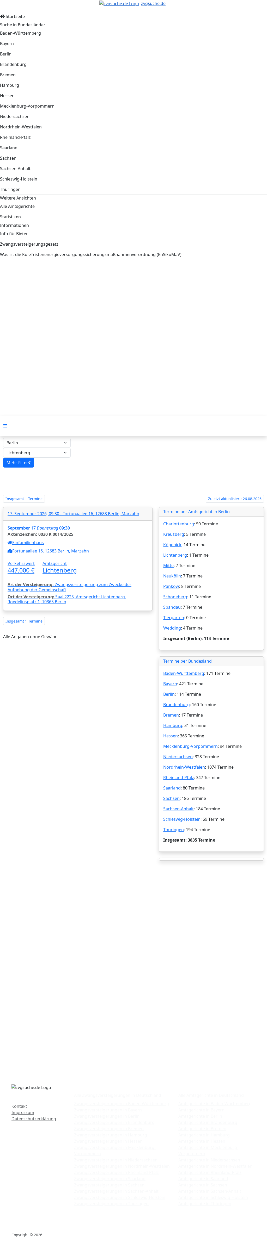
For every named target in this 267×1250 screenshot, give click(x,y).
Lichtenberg (175, 555)
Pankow (171, 586)
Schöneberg (175, 597)
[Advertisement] (133, 306)
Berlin (169, 694)
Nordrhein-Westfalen (184, 767)
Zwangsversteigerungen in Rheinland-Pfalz (116, 1172)
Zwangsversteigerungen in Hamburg (110, 1135)
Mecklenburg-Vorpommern (190, 746)
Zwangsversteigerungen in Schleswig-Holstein (119, 1197)
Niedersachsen (178, 757)
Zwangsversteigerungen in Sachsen (109, 1185)
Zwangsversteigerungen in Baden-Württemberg (121, 1103)
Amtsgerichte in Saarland (203, 1178)
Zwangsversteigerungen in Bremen (109, 1128)
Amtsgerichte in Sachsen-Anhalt (209, 1191)
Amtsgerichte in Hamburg (204, 1135)
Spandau (172, 607)
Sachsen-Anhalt (178, 809)
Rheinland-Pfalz (178, 777)
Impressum (22, 1112)
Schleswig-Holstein (182, 819)
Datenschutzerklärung (33, 1119)
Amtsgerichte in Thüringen (204, 1204)
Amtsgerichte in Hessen (201, 1141)
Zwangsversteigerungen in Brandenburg (114, 1122)
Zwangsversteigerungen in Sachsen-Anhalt (116, 1191)
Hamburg (172, 725)
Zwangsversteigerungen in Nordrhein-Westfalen (122, 1166)
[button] (18, 463)
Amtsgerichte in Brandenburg (207, 1122)
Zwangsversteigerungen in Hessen (108, 1141)
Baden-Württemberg (183, 673)
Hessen (170, 736)
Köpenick (172, 545)
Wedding (172, 628)
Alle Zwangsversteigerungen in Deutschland (117, 1095)
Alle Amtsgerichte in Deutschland (211, 1095)
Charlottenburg (178, 524)
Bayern (170, 684)
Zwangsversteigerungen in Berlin (106, 1116)
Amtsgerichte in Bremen (202, 1128)
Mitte (168, 565)
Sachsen (171, 798)
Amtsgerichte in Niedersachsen (209, 1160)
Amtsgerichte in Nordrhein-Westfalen (215, 1166)
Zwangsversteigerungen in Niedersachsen (115, 1160)
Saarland (172, 788)
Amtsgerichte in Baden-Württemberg (215, 1103)
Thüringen (173, 829)
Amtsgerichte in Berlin (200, 1116)
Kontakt (19, 1106)
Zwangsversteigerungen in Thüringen (111, 1204)
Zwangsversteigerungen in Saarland (109, 1178)
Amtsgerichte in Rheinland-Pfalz (209, 1172)
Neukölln (172, 576)
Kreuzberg (173, 534)
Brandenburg (176, 704)
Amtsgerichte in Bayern (201, 1110)
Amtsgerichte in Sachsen (202, 1185)
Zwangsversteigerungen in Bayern (108, 1110)
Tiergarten (173, 617)
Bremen (171, 715)
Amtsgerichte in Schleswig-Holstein (213, 1197)
